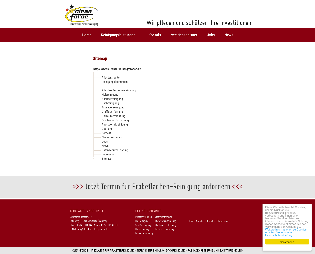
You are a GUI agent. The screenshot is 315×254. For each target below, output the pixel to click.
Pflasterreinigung (143, 216)
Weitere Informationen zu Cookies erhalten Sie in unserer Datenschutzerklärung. (286, 232)
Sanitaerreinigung (112, 99)
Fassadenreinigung (113, 107)
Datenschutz (210, 221)
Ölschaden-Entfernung (115, 120)
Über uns (107, 128)
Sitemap (107, 158)
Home (191, 221)
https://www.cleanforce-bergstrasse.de (117, 69)
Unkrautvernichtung (113, 116)
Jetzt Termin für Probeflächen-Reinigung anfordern (157, 186)
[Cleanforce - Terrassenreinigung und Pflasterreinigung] (82, 14)
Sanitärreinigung (143, 225)
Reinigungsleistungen (115, 81)
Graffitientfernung (112, 111)
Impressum (108, 154)
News (105, 146)
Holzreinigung (110, 94)
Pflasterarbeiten (111, 77)
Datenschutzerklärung (115, 150)
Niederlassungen (112, 137)
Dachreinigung (110, 103)
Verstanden (287, 242)
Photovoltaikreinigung (115, 124)
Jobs (105, 141)
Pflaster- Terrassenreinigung (119, 90)
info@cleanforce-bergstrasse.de (92, 229)
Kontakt (106, 133)
